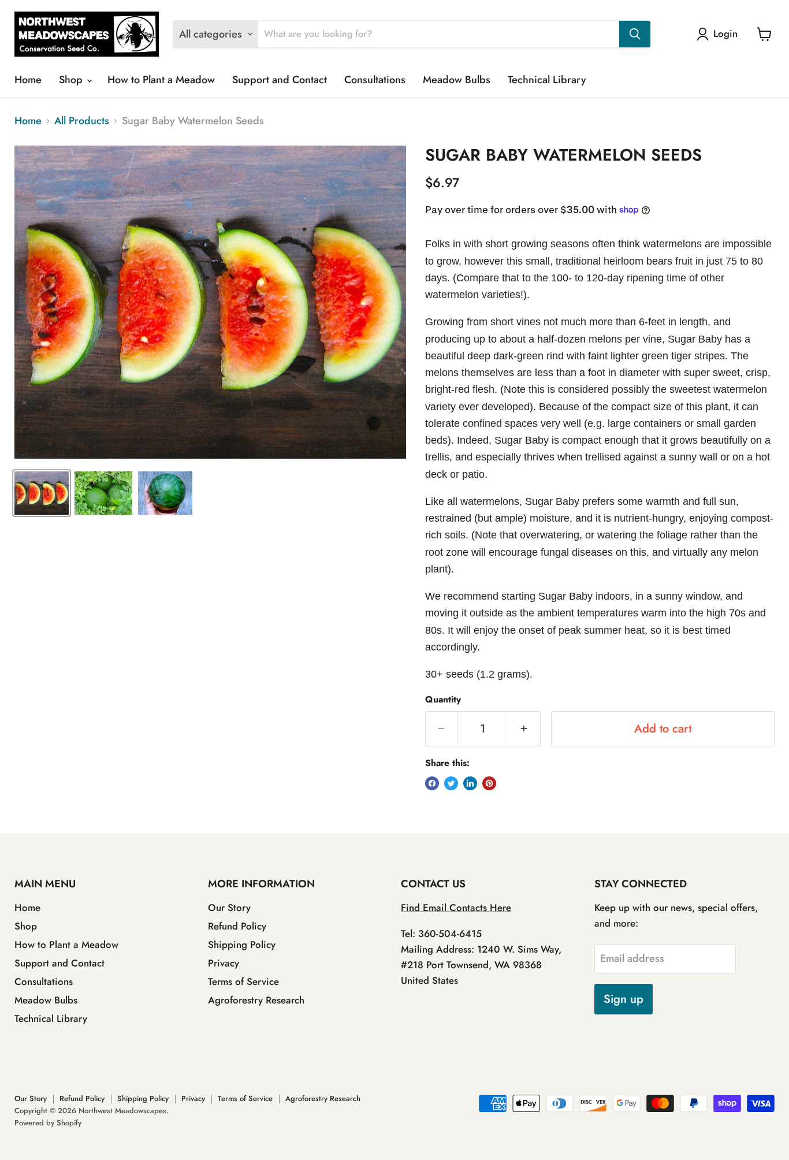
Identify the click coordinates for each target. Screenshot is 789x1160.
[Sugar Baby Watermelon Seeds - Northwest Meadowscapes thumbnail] (41, 493)
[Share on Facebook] (432, 783)
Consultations (374, 79)
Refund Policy (237, 926)
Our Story (229, 907)
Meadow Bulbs (456, 79)
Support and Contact (279, 79)
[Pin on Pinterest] (489, 783)
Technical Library (547, 79)
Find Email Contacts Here (456, 907)
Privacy (223, 963)
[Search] (634, 34)
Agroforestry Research (256, 1000)
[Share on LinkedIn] (470, 783)
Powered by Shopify (47, 1122)
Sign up (623, 998)
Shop (72, 79)
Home (28, 79)
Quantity (443, 699)
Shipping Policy (242, 944)
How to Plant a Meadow (161, 79)
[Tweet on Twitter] (451, 783)
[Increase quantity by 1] (524, 728)
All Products (81, 121)
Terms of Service (243, 981)
